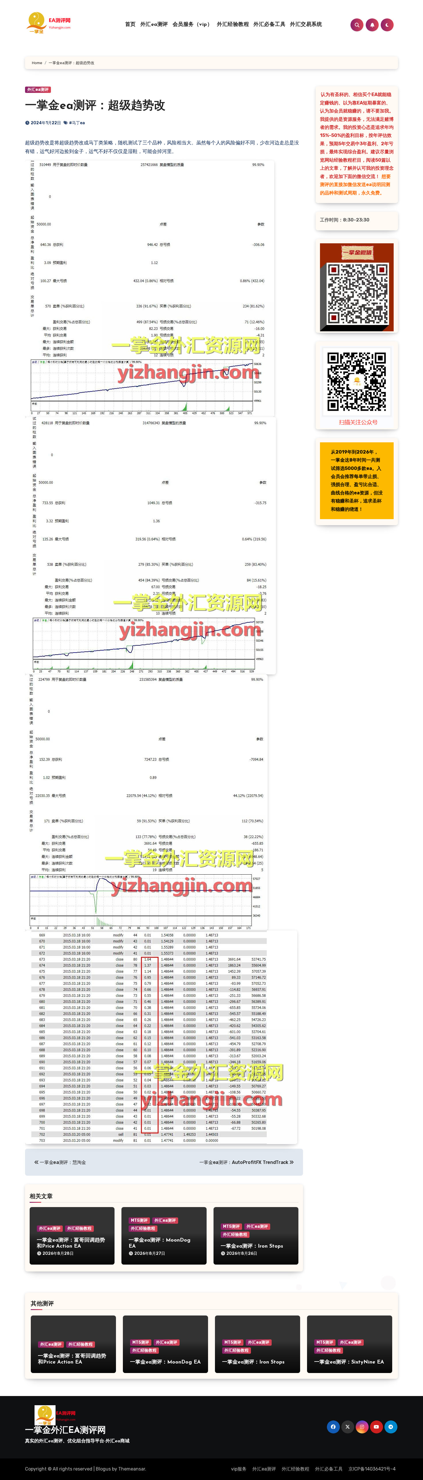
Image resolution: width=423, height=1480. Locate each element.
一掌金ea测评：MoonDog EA (165, 1362)
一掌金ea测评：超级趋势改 (95, 106)
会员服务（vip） (193, 24)
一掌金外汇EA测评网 (65, 1430)
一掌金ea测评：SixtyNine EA (349, 1362)
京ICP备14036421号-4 (372, 1469)
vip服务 (239, 1469)
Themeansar (131, 1469)
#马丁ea (77, 123)
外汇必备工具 (269, 24)
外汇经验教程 (233, 24)
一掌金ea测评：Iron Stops (252, 1246)
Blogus (103, 1469)
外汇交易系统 (306, 24)
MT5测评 (139, 1220)
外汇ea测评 (154, 24)
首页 (130, 24)
